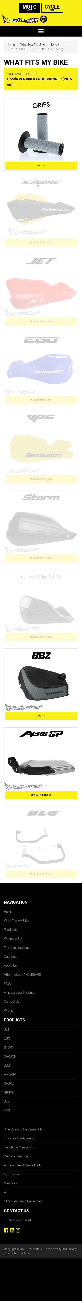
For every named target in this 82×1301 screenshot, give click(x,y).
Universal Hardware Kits (20, 1138)
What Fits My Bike (32, 44)
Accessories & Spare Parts (23, 1165)
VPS (7, 1110)
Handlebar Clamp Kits (19, 1147)
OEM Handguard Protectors (23, 1201)
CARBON (10, 1056)
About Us (10, 966)
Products (10, 930)
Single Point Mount (41, 795)
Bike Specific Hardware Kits (23, 1129)
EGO (7, 1038)
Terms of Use (22, 1253)
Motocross (12, 1174)
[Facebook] (6, 1230)
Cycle (52, 7)
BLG (7, 1101)
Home (11, 44)
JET (6, 1029)
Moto (29, 7)
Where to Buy (13, 939)
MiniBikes (10, 1183)
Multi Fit (41, 166)
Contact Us (12, 1001)
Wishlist (9, 1010)
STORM (9, 1047)
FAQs (7, 983)
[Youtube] (12, 1230)
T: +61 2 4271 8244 (17, 1220)
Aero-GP (10, 1074)
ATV (7, 1192)
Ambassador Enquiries (19, 992)
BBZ (7, 1065)
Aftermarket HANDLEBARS (22, 974)
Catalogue (11, 957)
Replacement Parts (17, 1156)
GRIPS (8, 1092)
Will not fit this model (41, 242)
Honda (54, 44)
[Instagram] (18, 1230)
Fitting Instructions (16, 948)
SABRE (9, 1083)
